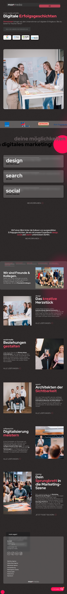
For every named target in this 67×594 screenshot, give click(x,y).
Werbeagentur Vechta (13, 569)
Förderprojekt (10, 571)
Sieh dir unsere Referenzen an (17, 29)
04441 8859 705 (12, 547)
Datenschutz (10, 573)
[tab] (9, 263)
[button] (50, 6)
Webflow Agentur (11, 561)
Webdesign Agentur (12, 565)
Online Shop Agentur (12, 563)
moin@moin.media (12, 548)
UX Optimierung (11, 567)
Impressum (10, 576)
